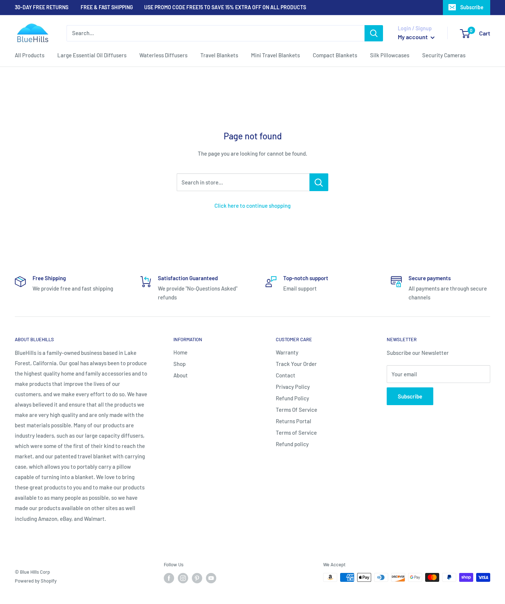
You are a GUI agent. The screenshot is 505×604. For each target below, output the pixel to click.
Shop (179, 363)
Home (180, 352)
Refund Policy (292, 398)
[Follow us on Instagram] (183, 578)
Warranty (287, 352)
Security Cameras (443, 55)
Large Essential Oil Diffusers (91, 55)
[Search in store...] (318, 182)
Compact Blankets (335, 55)
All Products (29, 55)
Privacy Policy (293, 386)
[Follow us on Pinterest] (197, 578)
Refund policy (292, 444)
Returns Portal (293, 421)
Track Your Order (296, 363)
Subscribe (472, 7)
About (180, 375)
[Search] (374, 33)
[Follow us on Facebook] (169, 578)
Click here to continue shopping (252, 205)
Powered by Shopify (36, 581)
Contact (285, 375)
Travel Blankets (219, 55)
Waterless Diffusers (163, 55)
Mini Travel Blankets (275, 55)
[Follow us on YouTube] (211, 578)
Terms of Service (296, 432)
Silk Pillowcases (389, 55)
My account (413, 36)
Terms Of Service (296, 409)
